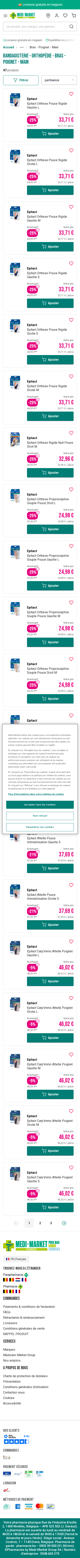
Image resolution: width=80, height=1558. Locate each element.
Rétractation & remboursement (23, 1317)
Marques (9, 1349)
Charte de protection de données (25, 1376)
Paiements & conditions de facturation (29, 1307)
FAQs (6, 1312)
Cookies (8, 1398)
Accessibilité (12, 1403)
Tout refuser (40, 816)
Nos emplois (12, 1360)
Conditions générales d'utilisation (25, 1387)
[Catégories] (5, 15)
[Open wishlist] (65, 15)
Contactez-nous (14, 1392)
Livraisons (10, 1323)
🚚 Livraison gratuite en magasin (40, 4)
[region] (40, 779)
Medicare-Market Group (19, 1355)
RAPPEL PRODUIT (16, 1334)
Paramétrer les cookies (40, 827)
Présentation (12, 1381)
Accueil (8, 47)
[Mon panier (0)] (74, 15)
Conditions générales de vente (24, 1328)
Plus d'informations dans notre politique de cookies (36, 794)
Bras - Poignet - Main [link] (44, 47)
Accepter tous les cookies (40, 804)
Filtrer (24, 80)
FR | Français (18, 1259)
